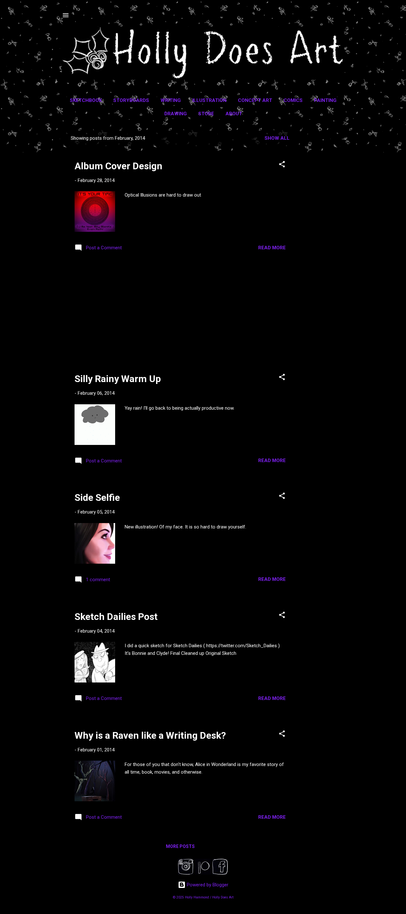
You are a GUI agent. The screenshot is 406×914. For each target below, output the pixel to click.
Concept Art (255, 100)
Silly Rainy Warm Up (118, 378)
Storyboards (131, 100)
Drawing (175, 114)
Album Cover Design (118, 165)
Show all (277, 138)
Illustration (209, 100)
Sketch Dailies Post (116, 616)
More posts (180, 846)
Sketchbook (86, 100)
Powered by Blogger (207, 885)
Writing (170, 100)
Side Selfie (97, 497)
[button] (282, 165)
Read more (272, 248)
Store (206, 114)
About (234, 114)
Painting (325, 100)
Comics (293, 100)
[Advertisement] (324, 226)
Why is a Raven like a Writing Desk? (150, 735)
